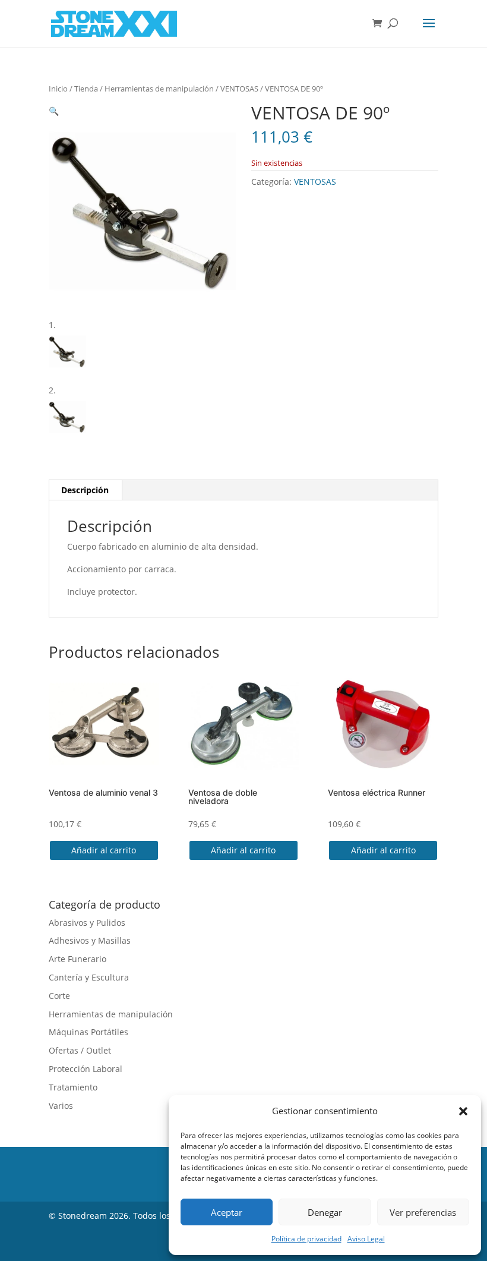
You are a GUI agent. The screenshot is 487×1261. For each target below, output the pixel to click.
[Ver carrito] (380, 24)
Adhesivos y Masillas (90, 940)
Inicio (58, 88)
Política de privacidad (306, 1239)
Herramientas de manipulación (159, 88)
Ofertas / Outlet (80, 1050)
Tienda (86, 88)
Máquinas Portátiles (88, 1032)
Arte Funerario (77, 958)
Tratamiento (73, 1087)
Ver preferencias (423, 1212)
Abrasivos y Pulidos (87, 922)
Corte (59, 995)
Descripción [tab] (85, 490)
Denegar (325, 1212)
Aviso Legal (366, 1239)
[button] (463, 1111)
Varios (61, 1105)
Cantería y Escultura (89, 977)
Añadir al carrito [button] (103, 850)
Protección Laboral (85, 1068)
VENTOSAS (239, 88)
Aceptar (226, 1212)
